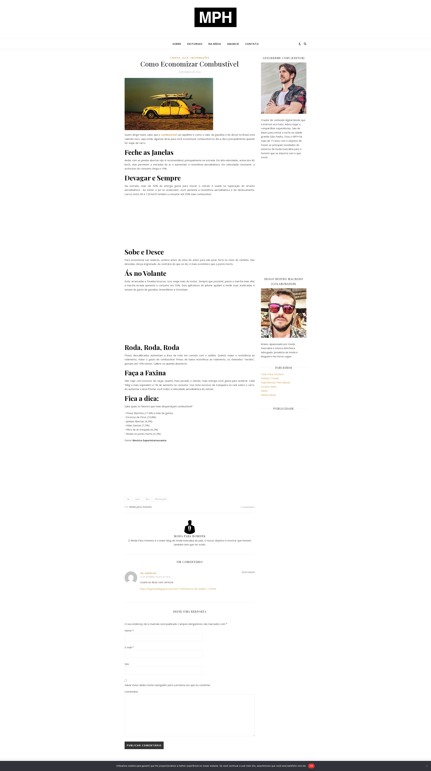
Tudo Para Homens (272, 374)
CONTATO (252, 43)
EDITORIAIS (194, 43)
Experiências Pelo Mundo (275, 382)
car (128, 499)
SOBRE (176, 43)
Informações (200, 57)
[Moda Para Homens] (215, 17)
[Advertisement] (190, 222)
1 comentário (247, 507)
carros (175, 57)
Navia (264, 390)
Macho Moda (268, 395)
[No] (426, 766)
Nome (129, 630)
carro (137, 499)
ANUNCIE (233, 43)
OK (311, 765)
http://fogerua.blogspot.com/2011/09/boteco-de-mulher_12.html (178, 588)
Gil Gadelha (148, 573)
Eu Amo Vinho (269, 386)
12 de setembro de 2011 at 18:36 (155, 577)
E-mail (129, 647)
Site (127, 664)
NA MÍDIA (214, 43)
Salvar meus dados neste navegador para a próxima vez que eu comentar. (168, 685)
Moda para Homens (140, 506)
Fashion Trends (270, 378)
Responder (248, 572)
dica (185, 57)
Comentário (131, 691)
